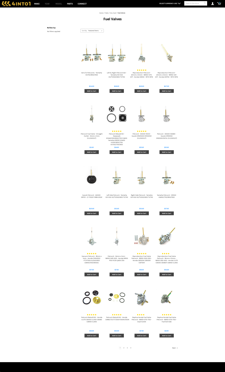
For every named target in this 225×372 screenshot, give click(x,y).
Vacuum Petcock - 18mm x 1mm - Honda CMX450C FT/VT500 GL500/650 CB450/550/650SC (92, 259)
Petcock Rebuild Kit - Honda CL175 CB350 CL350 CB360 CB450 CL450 (91, 319)
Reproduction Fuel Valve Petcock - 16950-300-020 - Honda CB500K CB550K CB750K (141, 259)
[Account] (211, 4)
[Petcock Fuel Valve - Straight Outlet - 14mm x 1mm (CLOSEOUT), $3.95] (92, 114)
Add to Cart (91, 91)
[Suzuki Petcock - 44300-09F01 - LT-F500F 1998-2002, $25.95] (92, 175)
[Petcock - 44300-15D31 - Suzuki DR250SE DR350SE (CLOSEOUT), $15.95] (142, 114)
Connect (82, 3)
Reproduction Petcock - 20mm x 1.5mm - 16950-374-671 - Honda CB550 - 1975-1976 (141, 75)
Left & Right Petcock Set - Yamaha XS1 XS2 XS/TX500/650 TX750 (117, 75)
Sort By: (84, 30)
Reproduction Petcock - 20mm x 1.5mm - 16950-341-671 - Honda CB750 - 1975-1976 (166, 75)
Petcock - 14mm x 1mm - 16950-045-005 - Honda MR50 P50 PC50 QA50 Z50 (116, 258)
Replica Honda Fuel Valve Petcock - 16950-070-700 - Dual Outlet (142, 319)
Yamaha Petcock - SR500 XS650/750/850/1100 (166, 196)
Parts (70, 3)
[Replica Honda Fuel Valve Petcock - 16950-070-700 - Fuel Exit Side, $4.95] (167, 297)
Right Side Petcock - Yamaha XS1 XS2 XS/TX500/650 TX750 (141, 196)
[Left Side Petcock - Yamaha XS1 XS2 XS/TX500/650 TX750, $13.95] (117, 175)
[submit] (204, 3)
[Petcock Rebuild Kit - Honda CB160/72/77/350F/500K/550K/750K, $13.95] (117, 297)
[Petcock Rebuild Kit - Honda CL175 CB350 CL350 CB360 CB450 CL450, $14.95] (92, 297)
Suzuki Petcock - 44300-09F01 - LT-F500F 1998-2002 (91, 196)
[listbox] (96, 30)
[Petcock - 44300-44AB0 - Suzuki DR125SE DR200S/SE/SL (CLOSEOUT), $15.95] (167, 114)
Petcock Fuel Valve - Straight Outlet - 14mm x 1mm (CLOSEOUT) (92, 136)
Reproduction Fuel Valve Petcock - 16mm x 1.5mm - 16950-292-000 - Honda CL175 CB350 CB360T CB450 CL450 (167, 259)
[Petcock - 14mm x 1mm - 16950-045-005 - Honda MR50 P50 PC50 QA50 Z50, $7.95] (117, 236)
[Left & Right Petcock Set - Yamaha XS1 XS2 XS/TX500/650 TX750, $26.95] (117, 53)
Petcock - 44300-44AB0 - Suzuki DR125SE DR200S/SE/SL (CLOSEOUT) (166, 136)
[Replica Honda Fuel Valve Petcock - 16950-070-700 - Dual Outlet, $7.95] (142, 297)
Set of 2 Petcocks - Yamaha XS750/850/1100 (91, 74)
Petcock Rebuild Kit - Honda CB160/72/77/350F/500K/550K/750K (116, 318)
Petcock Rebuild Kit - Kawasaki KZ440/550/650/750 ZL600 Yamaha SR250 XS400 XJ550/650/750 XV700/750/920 (116, 139)
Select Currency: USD (168, 3)
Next (174, 348)
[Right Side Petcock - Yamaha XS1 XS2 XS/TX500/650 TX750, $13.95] (142, 175)
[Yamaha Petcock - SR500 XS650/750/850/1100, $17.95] (167, 175)
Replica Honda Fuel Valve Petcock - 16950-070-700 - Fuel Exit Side (167, 319)
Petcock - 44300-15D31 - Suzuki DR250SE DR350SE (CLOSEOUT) (142, 136)
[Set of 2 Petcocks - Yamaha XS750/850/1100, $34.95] (92, 53)
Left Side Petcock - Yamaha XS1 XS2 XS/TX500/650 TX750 (116, 196)
